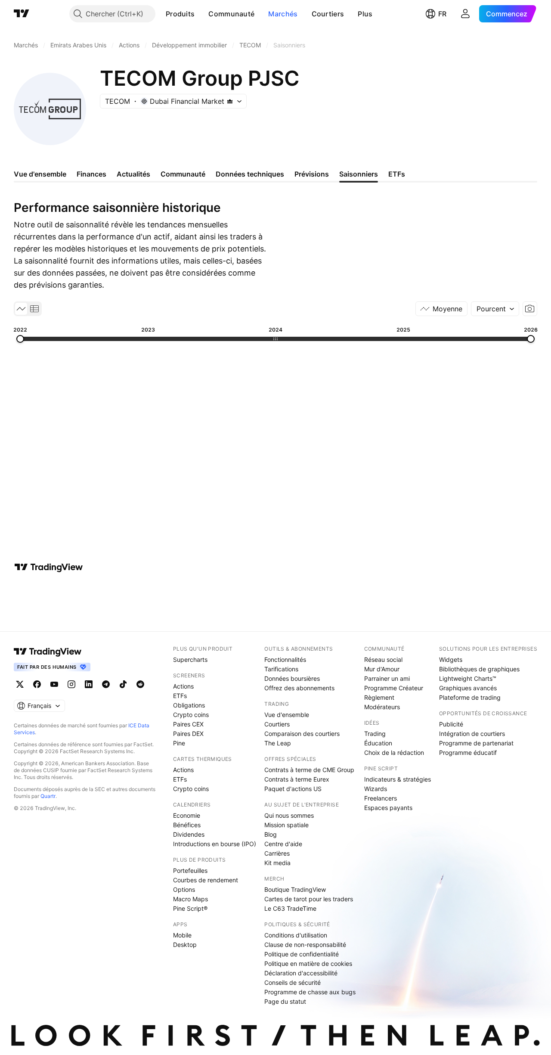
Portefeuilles (190, 870)
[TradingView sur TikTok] (123, 684)
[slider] (20, 339)
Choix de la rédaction (394, 752)
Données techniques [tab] (250, 174)
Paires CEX (188, 724)
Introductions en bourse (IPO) (214, 843)
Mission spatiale (286, 824)
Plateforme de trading (470, 697)
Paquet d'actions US (293, 788)
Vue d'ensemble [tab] (40, 174)
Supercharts (190, 659)
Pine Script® (190, 908)
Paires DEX (188, 733)
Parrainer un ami (387, 678)
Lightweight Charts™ (467, 678)
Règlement (379, 697)
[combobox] (495, 308)
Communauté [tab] (183, 174)
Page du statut (285, 1001)
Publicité (451, 724)
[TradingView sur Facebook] (37, 684)
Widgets (450, 659)
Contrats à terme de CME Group (309, 769)
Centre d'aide (283, 843)
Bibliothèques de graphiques (479, 669)
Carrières (277, 853)
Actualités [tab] (133, 174)
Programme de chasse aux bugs (310, 992)
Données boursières (292, 678)
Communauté (231, 13)
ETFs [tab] (396, 174)
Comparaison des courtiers (302, 733)
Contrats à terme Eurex (296, 779)
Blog (270, 834)
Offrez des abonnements (299, 688)
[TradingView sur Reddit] (140, 684)
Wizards (375, 788)
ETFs (180, 695)
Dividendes (188, 834)
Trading (375, 733)
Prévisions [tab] (311, 174)
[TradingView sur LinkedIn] (89, 684)
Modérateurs (382, 707)
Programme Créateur (393, 688)
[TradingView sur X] (20, 684)
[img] (230, 101)
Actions (183, 686)
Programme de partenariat (476, 743)
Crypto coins (191, 714)
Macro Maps (190, 899)
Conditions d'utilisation (295, 935)
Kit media (277, 862)
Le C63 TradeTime (290, 908)
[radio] (21, 309)
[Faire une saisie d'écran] (530, 308)
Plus (365, 13)
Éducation (378, 743)
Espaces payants (388, 807)
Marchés (282, 13)
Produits (180, 13)
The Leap (277, 743)
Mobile (182, 935)
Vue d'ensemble (286, 714)
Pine (179, 743)
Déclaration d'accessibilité (300, 973)
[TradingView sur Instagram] (71, 684)
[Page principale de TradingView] (21, 14)
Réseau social (383, 659)
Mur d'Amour (381, 669)
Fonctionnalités (285, 659)
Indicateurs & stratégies (397, 779)
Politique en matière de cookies (308, 963)
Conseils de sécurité (292, 982)
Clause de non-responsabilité (305, 944)
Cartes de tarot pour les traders (308, 899)
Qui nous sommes (289, 815)
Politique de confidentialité (301, 954)
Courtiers (328, 13)
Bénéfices (187, 824)
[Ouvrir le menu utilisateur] (465, 13)
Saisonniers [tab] (358, 174)
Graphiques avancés (468, 688)
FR (442, 13)
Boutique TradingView (295, 889)
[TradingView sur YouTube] (54, 684)
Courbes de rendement (205, 880)
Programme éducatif (468, 752)
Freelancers (380, 798)
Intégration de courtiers (472, 733)
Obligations (189, 705)
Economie (186, 815)
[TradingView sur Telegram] (106, 684)
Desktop (185, 944)
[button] (201, 13)
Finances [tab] (91, 174)
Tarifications (281, 669)
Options (184, 889)
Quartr (48, 796)
